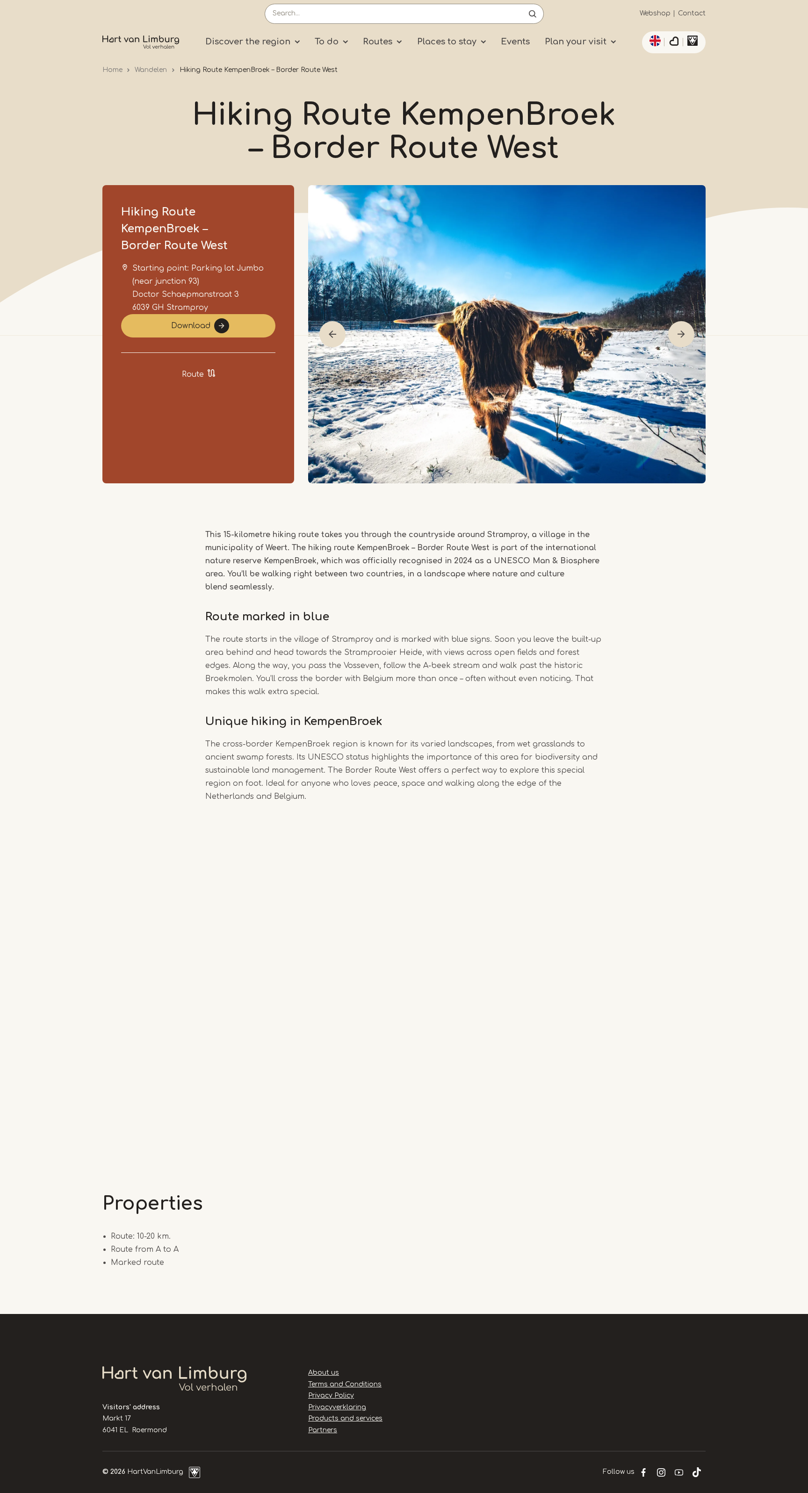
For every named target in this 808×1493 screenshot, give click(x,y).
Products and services (345, 1418)
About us (323, 1372)
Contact (692, 13)
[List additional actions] (653, 40)
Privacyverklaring (337, 1407)
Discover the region (247, 41)
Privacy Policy (331, 1395)
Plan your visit (575, 41)
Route (193, 374)
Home (112, 69)
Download (190, 326)
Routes (377, 41)
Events (515, 41)
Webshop (655, 13)
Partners (322, 1430)
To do (327, 41)
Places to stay (446, 41)
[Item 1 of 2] (507, 334)
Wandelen (151, 69)
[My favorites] (673, 42)
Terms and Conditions (345, 1384)
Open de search (532, 14)
